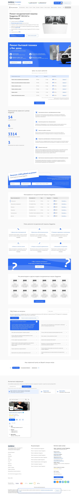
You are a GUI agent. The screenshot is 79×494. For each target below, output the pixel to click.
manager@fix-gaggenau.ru (59, 460)
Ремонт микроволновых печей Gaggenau (39, 461)
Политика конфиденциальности (39, 487)
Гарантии (41, 7)
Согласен (57, 490)
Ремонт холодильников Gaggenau (37, 448)
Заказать (64, 79)
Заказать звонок (39, 266)
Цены (27, 7)
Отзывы (34, 7)
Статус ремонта (67, 7)
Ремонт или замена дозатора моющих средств (21, 82)
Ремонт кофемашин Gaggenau (37, 453)
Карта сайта (10, 477)
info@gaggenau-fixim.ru (58, 458)
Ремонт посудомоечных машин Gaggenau (39, 457)
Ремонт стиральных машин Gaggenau (38, 450)
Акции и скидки (47, 7)
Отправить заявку (27, 62)
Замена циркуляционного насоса (18, 95)
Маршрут (13, 419)
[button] (11, 368)
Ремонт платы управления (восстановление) (20, 79)
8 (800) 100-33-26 (57, 455)
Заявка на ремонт (54, 7)
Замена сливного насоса (16, 85)
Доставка (37, 7)
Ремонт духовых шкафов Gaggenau (38, 459)
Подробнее (18, 237)
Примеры (10, 456)
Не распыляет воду (32, 216)
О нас (30, 7)
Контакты (59, 7)
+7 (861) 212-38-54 (33, 2)
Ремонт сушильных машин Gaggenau (38, 466)
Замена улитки (14, 92)
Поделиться (55, 482)
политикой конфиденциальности (23, 185)
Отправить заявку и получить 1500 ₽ (42, 183)
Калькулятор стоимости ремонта (14, 471)
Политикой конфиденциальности (32, 388)
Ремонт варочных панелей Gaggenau (38, 455)
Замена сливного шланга (16, 89)
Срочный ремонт (22, 7)
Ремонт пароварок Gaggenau (36, 464)
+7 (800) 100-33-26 (42, 2)
